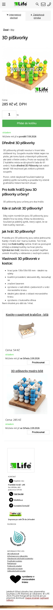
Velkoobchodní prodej (16, 571)
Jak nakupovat (13, 553)
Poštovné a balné (14, 566)
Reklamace (11, 563)
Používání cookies (14, 561)
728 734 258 (18, 494)
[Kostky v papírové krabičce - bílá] (27, 346)
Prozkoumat (38, 362)
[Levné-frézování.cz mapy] (15, 517)
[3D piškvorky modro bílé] (27, 416)
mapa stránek (32, 597)
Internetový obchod (15, 16)
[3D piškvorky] (26, 94)
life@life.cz (18, 500)
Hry (12, 29)
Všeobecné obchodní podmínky (20, 558)
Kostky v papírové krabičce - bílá (27, 314)
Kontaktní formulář (21, 505)
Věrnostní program (15, 568)
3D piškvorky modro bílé (27, 371)
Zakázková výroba (38, 16)
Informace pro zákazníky (17, 556)
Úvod (5, 29)
